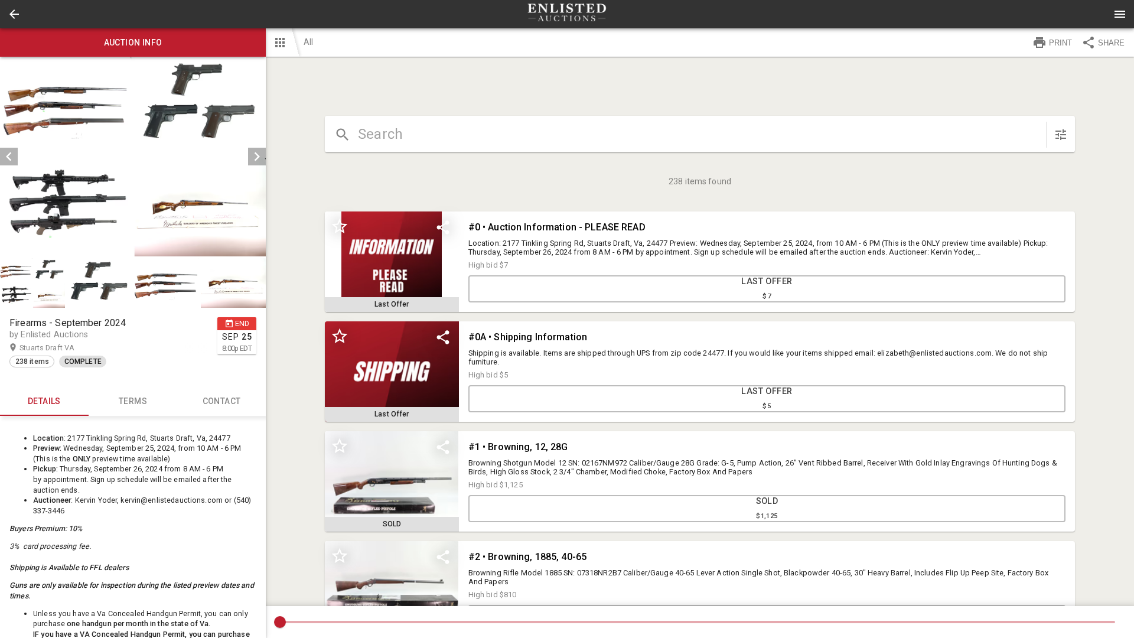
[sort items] (1061, 135)
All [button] (308, 42)
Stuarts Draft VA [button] (58, 347)
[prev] (9, 156)
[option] (133, 156)
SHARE (1111, 42)
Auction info (133, 42)
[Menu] (1120, 14)
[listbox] (133, 156)
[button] (14, 14)
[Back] (14, 14)
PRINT (1060, 42)
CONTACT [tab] (222, 401)
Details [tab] (44, 401)
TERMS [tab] (133, 401)
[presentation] (567, 14)
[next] (257, 156)
